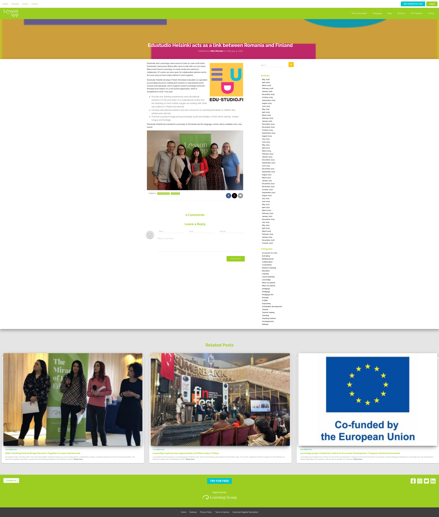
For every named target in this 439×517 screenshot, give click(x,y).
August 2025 (267, 103)
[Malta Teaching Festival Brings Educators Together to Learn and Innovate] (72, 399)
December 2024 (268, 124)
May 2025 (265, 109)
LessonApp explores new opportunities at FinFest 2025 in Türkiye (186, 453)
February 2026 (267, 88)
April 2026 (266, 82)
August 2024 (267, 136)
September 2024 (268, 133)
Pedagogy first (267, 295)
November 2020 (268, 187)
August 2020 (267, 195)
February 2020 (267, 213)
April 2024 (266, 148)
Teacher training (268, 312)
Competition (267, 265)
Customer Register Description (245, 512)
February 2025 (267, 118)
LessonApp (266, 280)
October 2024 (267, 130)
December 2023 (268, 160)
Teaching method (269, 318)
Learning (265, 274)
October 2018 (267, 243)
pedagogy (266, 289)
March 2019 (266, 231)
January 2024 (267, 157)
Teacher (265, 309)
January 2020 (267, 216)
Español (25, 4)
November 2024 (268, 127)
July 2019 (265, 222)
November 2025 (268, 94)
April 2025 (266, 112)
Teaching (265, 315)
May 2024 (266, 145)
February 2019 (267, 234)
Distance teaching (269, 268)
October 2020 (267, 189)
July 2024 (265, 139)
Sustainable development (272, 306)
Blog (389, 13)
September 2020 (268, 192)
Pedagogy (377, 13)
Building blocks (268, 259)
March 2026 (266, 85)
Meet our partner (268, 283)
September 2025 (268, 100)
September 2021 (268, 172)
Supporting (266, 303)
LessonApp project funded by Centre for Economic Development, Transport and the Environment (350, 453)
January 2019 (267, 237)
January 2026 (267, 91)
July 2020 (265, 198)
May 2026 (266, 79)
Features (193, 512)
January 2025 (267, 121)
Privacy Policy (206, 512)
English (5, 4)
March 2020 (266, 210)
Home (183, 512)
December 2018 (268, 240)
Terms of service (222, 512)
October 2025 (267, 97)
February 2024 (267, 154)
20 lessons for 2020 (269, 253)
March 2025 (266, 115)
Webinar (265, 324)
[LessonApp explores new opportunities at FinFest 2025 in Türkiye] (220, 399)
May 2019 (265, 225)
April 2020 (266, 207)
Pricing (431, 13)
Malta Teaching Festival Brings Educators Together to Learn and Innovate (42, 453)
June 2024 (266, 142)
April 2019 (266, 228)
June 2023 (266, 166)
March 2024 (266, 151)
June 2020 (266, 201)
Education (175, 193)
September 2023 (268, 163)
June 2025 (266, 106)
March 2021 (266, 178)
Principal (265, 297)
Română (35, 4)
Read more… (78, 459)
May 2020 (266, 204)
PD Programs (417, 13)
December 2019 (268, 219)
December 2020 (268, 184)
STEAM (265, 300)
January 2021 (267, 181)
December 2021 (268, 169)
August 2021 (267, 175)
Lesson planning (268, 277)
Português (15, 4)
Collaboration (163, 193)
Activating (266, 256)
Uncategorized (268, 321)
